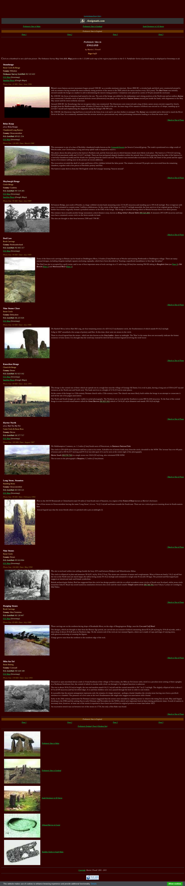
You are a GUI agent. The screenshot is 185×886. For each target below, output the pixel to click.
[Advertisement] (92, 8)
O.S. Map (6, 77)
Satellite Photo (9, 80)
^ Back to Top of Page (175, 120)
